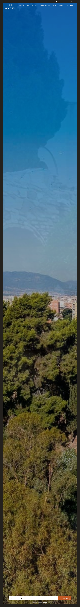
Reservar (64, 598)
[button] (1, 304)
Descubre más (40, 307)
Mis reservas (51, 1)
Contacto (44, 1)
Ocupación (34, 597)
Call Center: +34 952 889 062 (63, 1)
